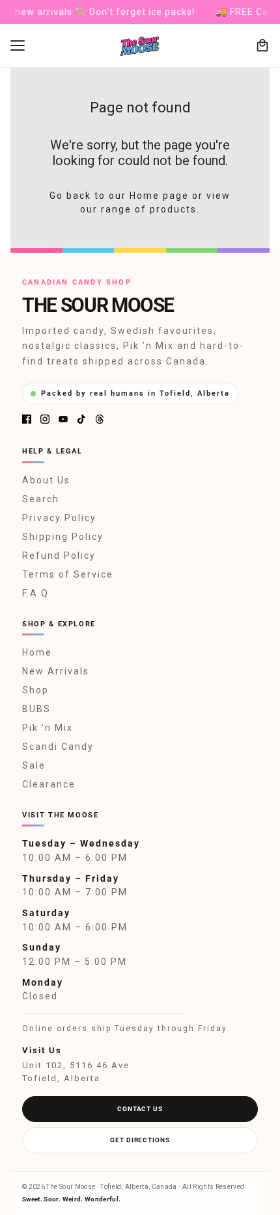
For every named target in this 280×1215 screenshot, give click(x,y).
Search (40, 499)
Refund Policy (59, 555)
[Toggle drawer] (17, 45)
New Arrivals (55, 671)
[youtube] (63, 419)
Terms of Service (67, 574)
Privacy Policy (59, 518)
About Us (46, 480)
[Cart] (262, 45)
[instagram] (45, 419)
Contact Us (140, 1108)
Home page (159, 195)
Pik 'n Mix (47, 728)
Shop (35, 690)
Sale (34, 765)
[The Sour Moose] (140, 45)
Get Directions (140, 1140)
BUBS (36, 709)
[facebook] (27, 419)
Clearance (49, 784)
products (173, 209)
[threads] (99, 419)
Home (37, 652)
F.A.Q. (37, 593)
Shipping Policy (63, 536)
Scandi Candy (58, 746)
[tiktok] (81, 419)
